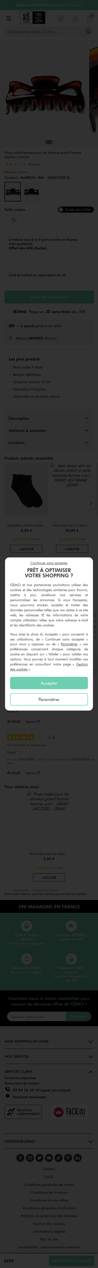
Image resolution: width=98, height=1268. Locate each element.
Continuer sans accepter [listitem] (49, 562)
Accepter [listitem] (49, 683)
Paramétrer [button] (69, 644)
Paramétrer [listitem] (49, 699)
